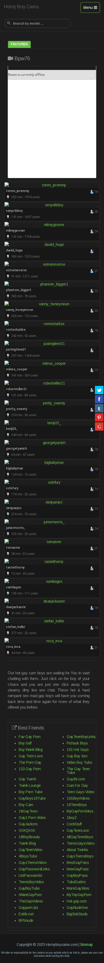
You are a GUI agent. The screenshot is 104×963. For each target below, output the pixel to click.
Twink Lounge (30, 785)
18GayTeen (28, 811)
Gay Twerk (27, 779)
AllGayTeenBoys (80, 837)
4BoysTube (28, 856)
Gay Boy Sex (77, 756)
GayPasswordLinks (34, 869)
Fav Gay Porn (30, 737)
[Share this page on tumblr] (99, 408)
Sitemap (86, 944)
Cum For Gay (77, 785)
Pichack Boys (77, 743)
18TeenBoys (77, 805)
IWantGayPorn (30, 895)
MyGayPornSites (80, 811)
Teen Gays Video (80, 792)
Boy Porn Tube (31, 792)
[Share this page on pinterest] (99, 417)
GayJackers (28, 824)
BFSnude (26, 920)
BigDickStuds (77, 914)
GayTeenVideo (30, 850)
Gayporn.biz (28, 907)
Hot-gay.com (76, 901)
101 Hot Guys (78, 749)
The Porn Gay (30, 762)
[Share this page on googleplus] (99, 426)
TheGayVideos (31, 901)
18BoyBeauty (29, 837)
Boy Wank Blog (31, 749)
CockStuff (74, 824)
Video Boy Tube (79, 762)
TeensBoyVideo (31, 882)
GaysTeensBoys (80, 856)
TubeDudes (76, 882)
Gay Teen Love (31, 756)
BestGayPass (78, 862)
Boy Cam (26, 805)
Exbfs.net (26, 914)
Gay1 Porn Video (32, 817)
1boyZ (72, 817)
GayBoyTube (29, 888)
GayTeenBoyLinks (81, 737)
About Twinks (77, 850)
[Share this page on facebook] (99, 399)
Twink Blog (27, 843)
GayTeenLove (78, 830)
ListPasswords (30, 875)
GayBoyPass (77, 875)
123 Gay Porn (30, 769)
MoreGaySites (78, 888)
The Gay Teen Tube (78, 771)
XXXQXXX (27, 830)
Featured (19, 44)
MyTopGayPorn (79, 895)
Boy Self (25, 743)
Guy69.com (76, 779)
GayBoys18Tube (32, 798)
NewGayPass (78, 869)
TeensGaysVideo (80, 843)
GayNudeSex (77, 907)
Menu (91, 9)
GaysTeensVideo (32, 862)
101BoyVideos (78, 798)
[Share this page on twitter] (99, 390)
